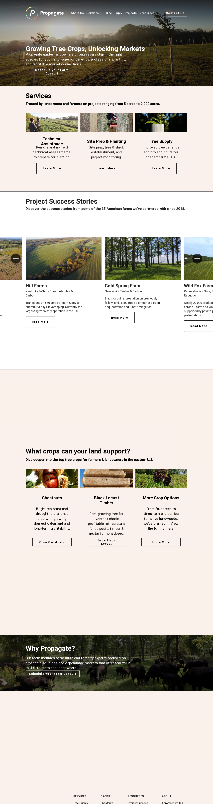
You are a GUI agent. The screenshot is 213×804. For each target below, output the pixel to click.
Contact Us (175, 13)
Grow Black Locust (106, 542)
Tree (154, 141)
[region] (106, 286)
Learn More (161, 542)
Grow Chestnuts (52, 542)
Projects (131, 13)
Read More (40, 321)
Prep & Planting (111, 141)
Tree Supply (114, 13)
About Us (77, 13)
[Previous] (16, 259)
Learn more (52, 168)
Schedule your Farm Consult (52, 71)
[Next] (197, 259)
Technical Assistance (52, 141)
